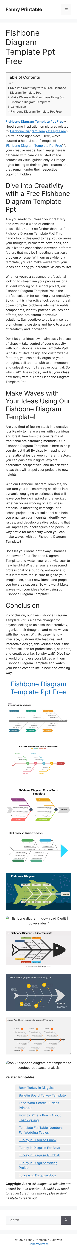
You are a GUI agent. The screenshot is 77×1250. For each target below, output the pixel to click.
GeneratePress (39, 1244)
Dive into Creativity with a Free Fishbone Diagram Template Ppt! (38, 90)
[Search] (66, 1220)
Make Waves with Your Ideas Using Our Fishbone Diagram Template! (37, 100)
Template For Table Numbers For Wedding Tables (41, 1130)
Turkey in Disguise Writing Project (38, 1165)
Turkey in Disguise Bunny (37, 1140)
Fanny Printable (24, 9)
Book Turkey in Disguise (37, 1088)
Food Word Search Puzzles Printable (39, 1105)
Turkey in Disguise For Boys (39, 1148)
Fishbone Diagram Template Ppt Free (36, 111)
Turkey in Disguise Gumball (39, 1155)
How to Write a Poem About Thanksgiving (40, 1117)
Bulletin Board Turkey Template (42, 1095)
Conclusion (18, 106)
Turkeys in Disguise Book (37, 1175)
